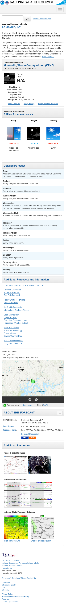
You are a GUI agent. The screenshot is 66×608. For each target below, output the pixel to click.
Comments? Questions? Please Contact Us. (19, 578)
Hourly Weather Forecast (14, 299)
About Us (5, 599)
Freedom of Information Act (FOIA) (15, 596)
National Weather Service (11, 565)
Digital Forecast (10, 317)
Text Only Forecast (12, 295)
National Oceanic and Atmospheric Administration (21, 563)
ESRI (45, 405)
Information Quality (9, 584)
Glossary (5, 589)
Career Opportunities (10, 601)
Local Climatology (11, 314)
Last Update (8, 426)
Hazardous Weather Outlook (16, 322)
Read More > (48, 56)
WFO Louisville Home (13, 340)
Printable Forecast (12, 292)
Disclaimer (28, 405)
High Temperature (12, 540)
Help (3, 587)
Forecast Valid (9, 429)
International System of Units (16, 310)
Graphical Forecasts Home (15, 320)
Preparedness (10, 333)
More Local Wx (14, 103)
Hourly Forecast (48, 103)
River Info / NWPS (11, 327)
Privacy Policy (7, 594)
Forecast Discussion (12, 289)
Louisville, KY (11, 27)
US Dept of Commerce (10, 560)
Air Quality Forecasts (13, 307)
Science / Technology (13, 330)
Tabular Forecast (11, 302)
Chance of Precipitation (41, 540)
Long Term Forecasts (13, 343)
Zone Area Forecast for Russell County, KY (24, 285)
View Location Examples (42, 18)
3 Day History (29, 103)
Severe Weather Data (13, 335)
